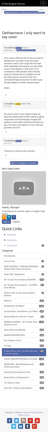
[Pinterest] (30, 420)
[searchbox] (42, 9)
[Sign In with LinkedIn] (9, 217)
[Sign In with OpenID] (4, 217)
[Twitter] (16, 420)
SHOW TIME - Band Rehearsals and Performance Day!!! (23, 365)
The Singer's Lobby (23, 382)
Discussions (11, 240)
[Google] (34, 426)
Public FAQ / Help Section (23, 274)
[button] (6, 95)
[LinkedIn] (20, 426)
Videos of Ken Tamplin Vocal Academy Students (23, 294)
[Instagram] (23, 420)
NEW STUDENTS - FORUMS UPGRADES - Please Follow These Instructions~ (23, 267)
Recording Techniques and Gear (23, 372)
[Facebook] (9, 420)
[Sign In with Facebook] (14, 217)
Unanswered (24, 245)
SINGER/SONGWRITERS (23, 335)
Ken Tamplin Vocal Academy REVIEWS (23, 279)
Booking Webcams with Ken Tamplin (23, 316)
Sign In (14, 163)
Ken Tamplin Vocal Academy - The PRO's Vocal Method (23, 286)
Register (22, 163)
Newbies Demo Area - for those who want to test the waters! (26, 50)
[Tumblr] (27, 426)
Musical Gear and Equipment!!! (23, 377)
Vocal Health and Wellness (23, 329)
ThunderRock (9, 47)
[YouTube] (37, 420)
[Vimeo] (13, 426)
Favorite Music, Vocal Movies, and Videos (23, 311)
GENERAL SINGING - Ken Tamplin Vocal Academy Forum (23, 323)
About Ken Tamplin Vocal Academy (23, 388)
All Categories (9, 255)
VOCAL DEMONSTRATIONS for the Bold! (23, 359)
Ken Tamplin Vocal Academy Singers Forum (13, 3)
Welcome (23, 300)
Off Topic (23, 345)
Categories (11, 234)
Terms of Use (23, 261)
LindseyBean (9, 103)
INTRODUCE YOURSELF (23, 306)
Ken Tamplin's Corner (23, 340)
